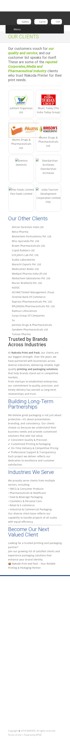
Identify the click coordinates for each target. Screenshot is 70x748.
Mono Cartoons (20, 653)
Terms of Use (15, 734)
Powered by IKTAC (33, 734)
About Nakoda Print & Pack (27, 636)
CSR (57, 21)
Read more (14, 714)
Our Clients (18, 670)
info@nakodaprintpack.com (27, 616)
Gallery (25, 21)
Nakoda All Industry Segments (29, 647)
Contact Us (32, 714)
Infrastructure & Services (26, 642)
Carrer (42, 21)
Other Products (20, 664)
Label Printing (19, 659)
